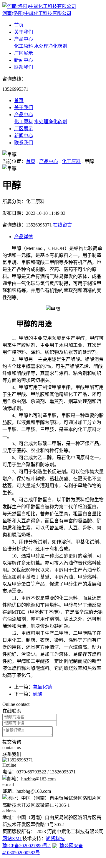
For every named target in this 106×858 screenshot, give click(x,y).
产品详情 (23, 236)
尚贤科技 (55, 838)
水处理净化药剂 (50, 46)
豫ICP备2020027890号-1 (26, 845)
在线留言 (62, 224)
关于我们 (23, 32)
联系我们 (23, 67)
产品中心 (23, 39)
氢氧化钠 (42, 686)
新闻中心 (23, 60)
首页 (19, 25)
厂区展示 (23, 53)
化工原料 (23, 46)
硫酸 (37, 693)
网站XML (12, 838)
